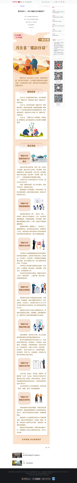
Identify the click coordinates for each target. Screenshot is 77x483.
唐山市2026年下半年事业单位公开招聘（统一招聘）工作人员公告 (58, 12)
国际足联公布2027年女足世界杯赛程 (58, 54)
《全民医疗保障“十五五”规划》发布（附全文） (58, 48)
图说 (23, 461)
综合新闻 (53, 10)
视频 (23, 453)
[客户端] (59, 1)
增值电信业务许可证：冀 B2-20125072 (32, 473)
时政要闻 (53, 24)
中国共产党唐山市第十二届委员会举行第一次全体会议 (58, 43)
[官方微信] (63, 1)
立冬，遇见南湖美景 (28, 463)
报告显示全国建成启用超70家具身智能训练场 (58, 50)
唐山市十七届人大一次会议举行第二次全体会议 (58, 26)
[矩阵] (61, 1)
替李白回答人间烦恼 (55, 35)
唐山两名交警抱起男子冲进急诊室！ (32, 455)
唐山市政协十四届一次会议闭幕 (56, 21)
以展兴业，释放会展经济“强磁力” (58, 52)
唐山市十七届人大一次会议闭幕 (56, 31)
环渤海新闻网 (22, 6)
